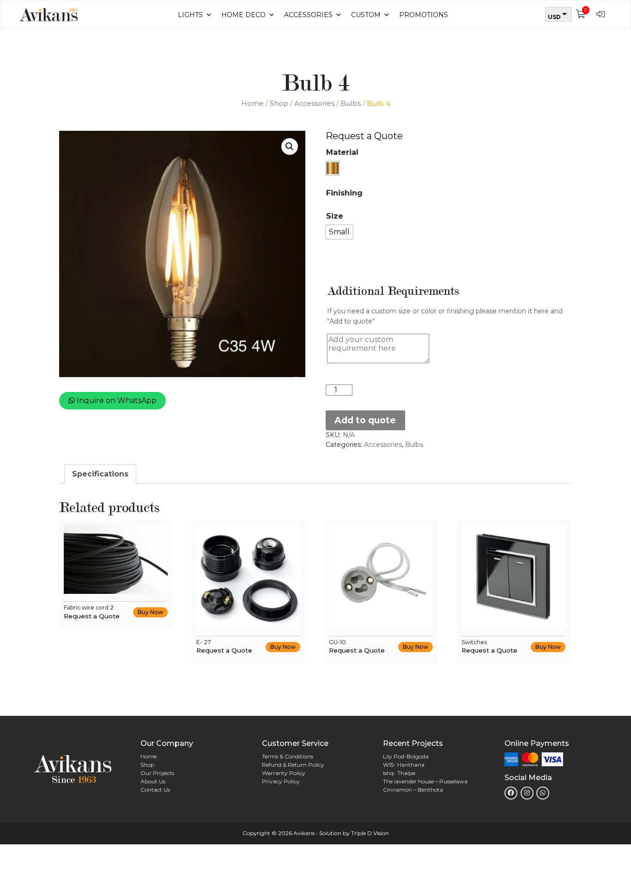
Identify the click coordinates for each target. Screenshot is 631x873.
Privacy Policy (281, 781)
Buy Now (150, 612)
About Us (152, 781)
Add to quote (365, 420)
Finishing (344, 193)
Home (252, 103)
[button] (289, 146)
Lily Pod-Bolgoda (406, 756)
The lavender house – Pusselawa (425, 781)
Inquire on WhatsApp (116, 400)
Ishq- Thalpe (399, 772)
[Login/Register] (603, 14)
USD (554, 16)
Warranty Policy (283, 772)
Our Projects (157, 772)
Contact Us (155, 789)
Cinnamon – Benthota (413, 789)
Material (342, 152)
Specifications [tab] (100, 474)
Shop (279, 103)
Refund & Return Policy (293, 764)
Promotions (423, 15)
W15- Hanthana (404, 764)
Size (334, 216)
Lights (190, 15)
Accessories (308, 15)
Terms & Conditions (287, 756)
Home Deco (243, 15)
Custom (366, 15)
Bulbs (350, 103)
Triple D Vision (370, 833)
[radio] (333, 168)
